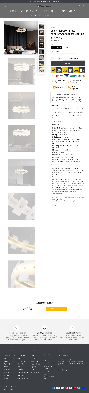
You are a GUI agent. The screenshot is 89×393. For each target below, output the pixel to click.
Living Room (21, 375)
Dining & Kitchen (23, 372)
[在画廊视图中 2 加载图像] (41, 32)
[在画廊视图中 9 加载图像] (41, 69)
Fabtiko (53, 27)
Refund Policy (9, 358)
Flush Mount (21, 364)
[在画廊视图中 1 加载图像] (41, 26)
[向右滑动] (55, 157)
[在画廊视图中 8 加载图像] (41, 63)
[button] (5, 6)
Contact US (34, 358)
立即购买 (68, 63)
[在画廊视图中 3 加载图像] (41, 39)
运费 (58, 40)
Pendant (20, 358)
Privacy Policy (9, 361)
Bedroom (20, 369)
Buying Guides (35, 372)
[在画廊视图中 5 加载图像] (41, 51)
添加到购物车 (73, 58)
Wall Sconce (21, 361)
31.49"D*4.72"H (68, 47)
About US (34, 355)
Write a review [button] (56, 309)
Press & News (35, 364)
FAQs (6, 378)
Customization (69, 51)
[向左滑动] (28, 157)
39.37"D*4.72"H (56, 51)
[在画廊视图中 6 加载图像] (41, 57)
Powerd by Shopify (9, 389)
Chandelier (21, 355)
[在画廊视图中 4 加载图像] (41, 45)
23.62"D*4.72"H (56, 47)
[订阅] (84, 356)
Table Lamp (21, 366)
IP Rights (7, 375)
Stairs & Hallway (23, 378)
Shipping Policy (9, 355)
